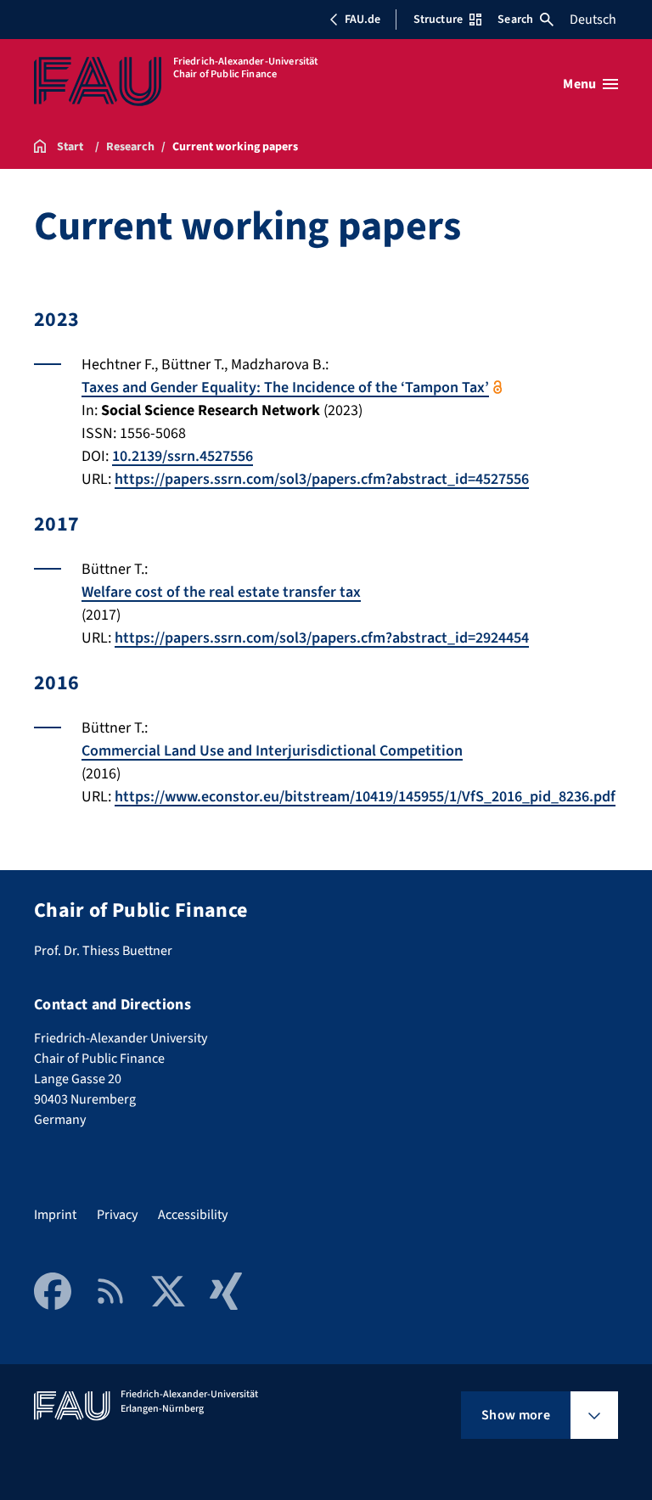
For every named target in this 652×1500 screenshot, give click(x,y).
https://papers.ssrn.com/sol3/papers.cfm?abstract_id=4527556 (322, 479)
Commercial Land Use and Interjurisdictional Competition (272, 750)
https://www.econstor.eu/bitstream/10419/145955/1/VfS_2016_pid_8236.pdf (365, 796)
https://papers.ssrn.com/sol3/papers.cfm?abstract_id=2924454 (322, 638)
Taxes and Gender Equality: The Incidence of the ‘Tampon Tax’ (285, 387)
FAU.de (362, 19)
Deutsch (593, 19)
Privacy (117, 1214)
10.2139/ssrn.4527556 (182, 456)
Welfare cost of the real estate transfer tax (221, 592)
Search (515, 19)
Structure (438, 19)
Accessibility (193, 1214)
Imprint (55, 1214)
